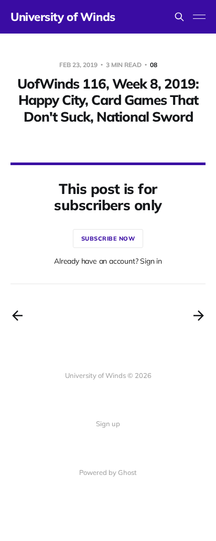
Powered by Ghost (108, 472)
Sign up (108, 423)
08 (153, 65)
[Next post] (199, 315)
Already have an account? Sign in (108, 261)
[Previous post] (17, 315)
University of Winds (62, 17)
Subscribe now (108, 238)
